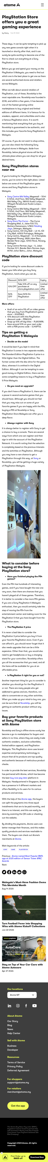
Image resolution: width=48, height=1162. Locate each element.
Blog (9, 1025)
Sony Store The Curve (17, 221)
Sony (35, 458)
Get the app (18, 1105)
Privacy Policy (15, 1066)
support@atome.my (18, 1082)
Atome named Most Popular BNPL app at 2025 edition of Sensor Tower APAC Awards (22, 858)
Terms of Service (16, 1062)
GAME (13, 849)
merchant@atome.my (19, 1092)
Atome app (26, 799)
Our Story (12, 1021)
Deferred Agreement (18, 1070)
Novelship (25, 703)
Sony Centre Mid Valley (18, 196)
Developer (12, 1050)
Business (11, 1046)
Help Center (13, 1033)
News (10, 1029)
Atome (18, 839)
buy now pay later (18, 778)
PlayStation (23, 849)
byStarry (5, 33)
